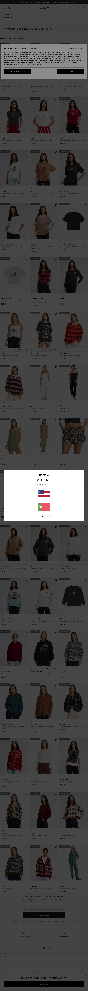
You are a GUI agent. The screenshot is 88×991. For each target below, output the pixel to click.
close (80, 473)
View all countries (44, 516)
